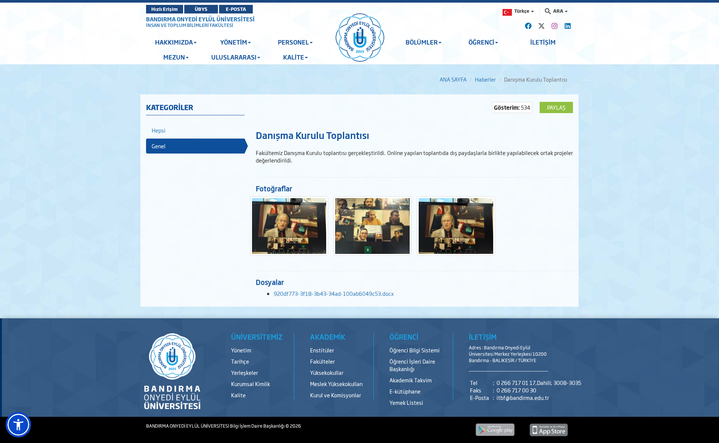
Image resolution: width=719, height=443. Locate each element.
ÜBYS (201, 9)
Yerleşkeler (244, 372)
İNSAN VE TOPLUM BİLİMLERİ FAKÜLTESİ (189, 25)
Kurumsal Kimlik (250, 384)
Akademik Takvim (410, 380)
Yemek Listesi (406, 402)
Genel (159, 146)
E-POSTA (236, 9)
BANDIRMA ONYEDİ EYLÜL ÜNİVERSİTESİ (200, 19)
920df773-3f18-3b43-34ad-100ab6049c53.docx (334, 293)
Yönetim (241, 350)
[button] (18, 425)
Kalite (238, 395)
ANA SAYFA (453, 79)
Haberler (485, 79)
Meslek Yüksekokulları (336, 384)
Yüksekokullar (326, 372)
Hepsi (159, 130)
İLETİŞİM (543, 41)
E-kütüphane (405, 391)
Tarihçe (240, 361)
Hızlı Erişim (164, 9)
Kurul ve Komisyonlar (335, 395)
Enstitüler (322, 350)
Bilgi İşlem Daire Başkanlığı (257, 425)
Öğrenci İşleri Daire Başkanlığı (412, 365)
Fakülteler (322, 361)
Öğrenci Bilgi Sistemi (414, 350)
